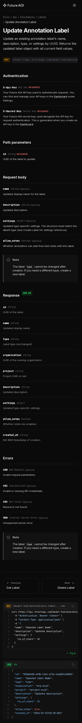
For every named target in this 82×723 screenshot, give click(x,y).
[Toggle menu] (74, 5)
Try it (72, 653)
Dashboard (60, 96)
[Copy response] (73, 664)
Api (15, 17)
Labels (42, 17)
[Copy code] (73, 606)
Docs (6, 17)
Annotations (27, 17)
